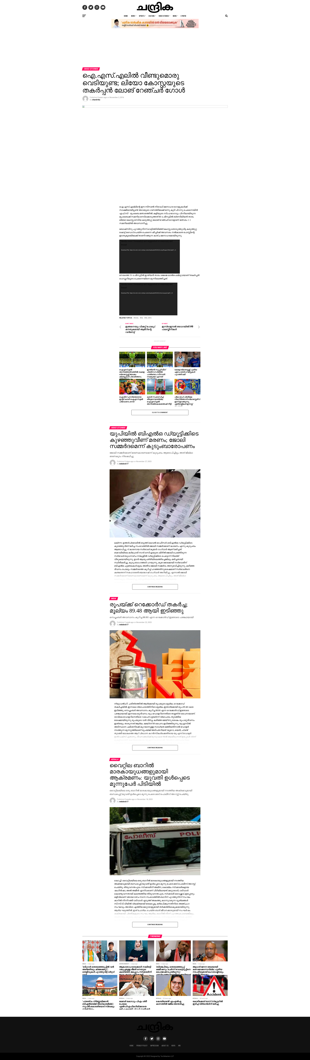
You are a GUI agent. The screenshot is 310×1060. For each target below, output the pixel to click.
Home (126, 16)
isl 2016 (148, 318)
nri (179, 1045)
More (175, 16)
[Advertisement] (155, 49)
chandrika (96, 100)
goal (137, 318)
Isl (142, 318)
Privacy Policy (141, 1045)
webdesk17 (123, 464)
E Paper (183, 16)
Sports (141, 16)
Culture (151, 16)
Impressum (154, 1045)
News (133, 16)
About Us (165, 1045)
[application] (149, 257)
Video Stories (164, 16)
